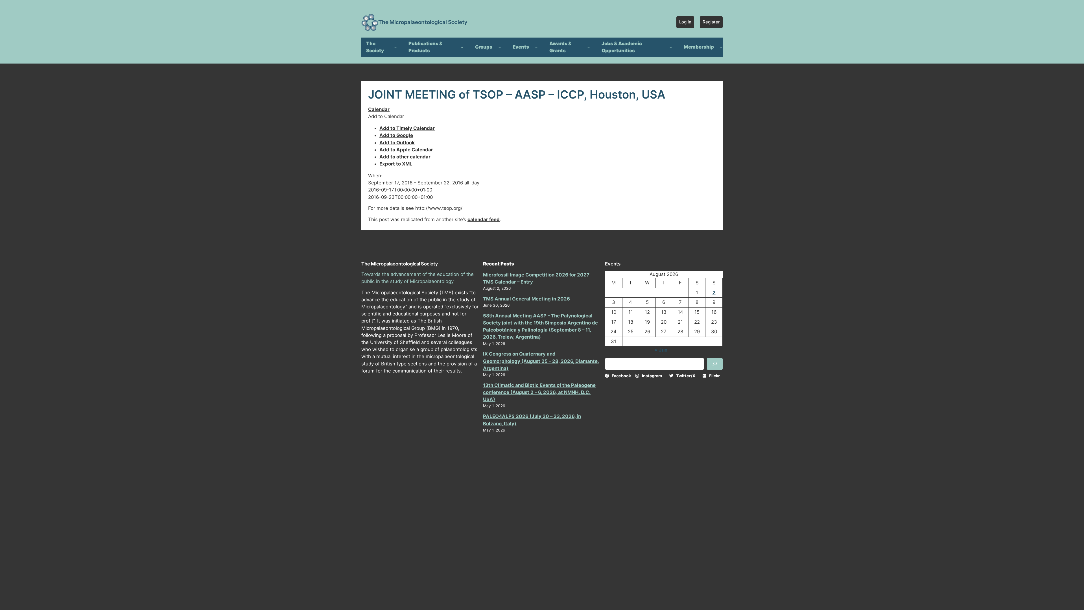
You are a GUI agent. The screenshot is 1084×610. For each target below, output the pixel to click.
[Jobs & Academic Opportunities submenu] (670, 47)
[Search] (715, 364)
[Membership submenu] (721, 47)
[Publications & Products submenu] (462, 47)
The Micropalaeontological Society (422, 22)
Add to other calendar (404, 157)
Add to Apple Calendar (406, 149)
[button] (386, 116)
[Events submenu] (536, 47)
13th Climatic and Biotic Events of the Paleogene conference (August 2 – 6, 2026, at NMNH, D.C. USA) (539, 392)
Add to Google (396, 135)
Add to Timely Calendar (407, 128)
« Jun (661, 350)
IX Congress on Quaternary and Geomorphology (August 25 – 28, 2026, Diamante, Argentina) (541, 361)
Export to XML (395, 164)
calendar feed (483, 219)
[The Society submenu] (395, 47)
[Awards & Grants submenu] (588, 47)
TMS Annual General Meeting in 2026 (526, 299)
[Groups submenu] (499, 47)
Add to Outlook (397, 142)
